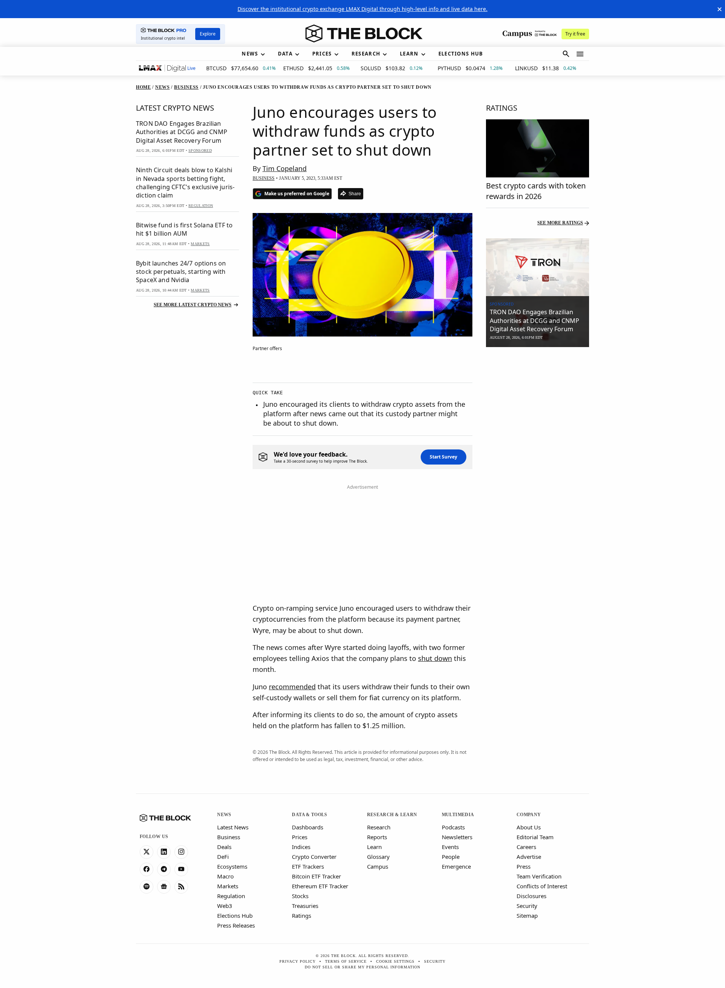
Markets (227, 886)
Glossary (378, 857)
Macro (225, 876)
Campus (377, 866)
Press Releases (236, 925)
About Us (529, 827)
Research (378, 827)
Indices (301, 847)
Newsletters (457, 837)
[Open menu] (580, 54)
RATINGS (501, 108)
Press (524, 866)
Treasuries (305, 906)
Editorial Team (535, 837)
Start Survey (443, 457)
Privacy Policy (297, 961)
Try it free (575, 34)
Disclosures (531, 896)
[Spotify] (146, 887)
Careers (526, 847)
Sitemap (527, 915)
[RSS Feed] (181, 887)
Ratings (301, 915)
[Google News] (164, 887)
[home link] (364, 34)
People (451, 857)
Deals (224, 847)
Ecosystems (232, 866)
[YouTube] (181, 869)
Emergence (456, 866)
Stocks (300, 896)
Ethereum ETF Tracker (320, 886)
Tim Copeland (284, 168)
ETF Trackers (308, 866)
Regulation (231, 896)
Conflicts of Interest (542, 886)
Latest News (232, 827)
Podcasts (453, 827)
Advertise (529, 857)
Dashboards (307, 827)
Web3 (224, 906)
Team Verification (539, 876)
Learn (374, 847)
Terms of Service (346, 961)
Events (450, 847)
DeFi (223, 857)
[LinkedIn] (164, 852)
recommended (292, 686)
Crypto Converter (314, 857)
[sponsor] (537, 267)
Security (527, 906)
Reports (377, 837)
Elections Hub (235, 915)
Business (228, 837)
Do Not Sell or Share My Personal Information (362, 967)
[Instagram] (181, 852)
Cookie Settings (395, 961)
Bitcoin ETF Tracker (316, 876)
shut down (435, 658)
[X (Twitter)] (146, 852)
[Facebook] (146, 869)
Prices (299, 837)
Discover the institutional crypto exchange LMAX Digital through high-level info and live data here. (362, 8)
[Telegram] (164, 869)
